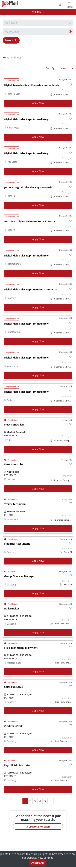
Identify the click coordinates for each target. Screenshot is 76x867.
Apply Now (38, 103)
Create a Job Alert (39, 826)
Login (60, 4)
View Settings (45, 857)
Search (9, 40)
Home (5, 57)
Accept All (37, 862)
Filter (38, 12)
